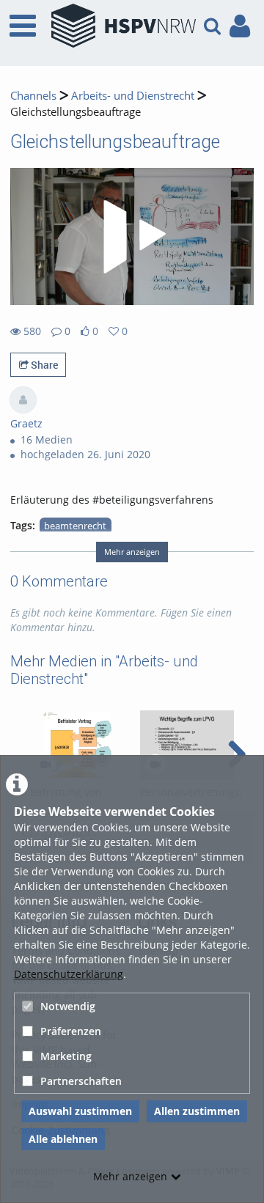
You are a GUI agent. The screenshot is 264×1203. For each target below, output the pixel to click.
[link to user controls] (239, 26)
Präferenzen (70, 1031)
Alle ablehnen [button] (63, 1139)
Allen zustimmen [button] (197, 1111)
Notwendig (67, 1006)
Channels (33, 95)
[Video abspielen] (132, 236)
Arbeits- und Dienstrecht (132, 95)
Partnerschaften (81, 1081)
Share (43, 365)
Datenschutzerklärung (68, 974)
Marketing (66, 1056)
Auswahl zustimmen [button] (80, 1111)
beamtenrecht (75, 526)
